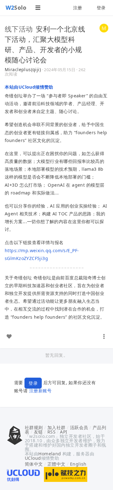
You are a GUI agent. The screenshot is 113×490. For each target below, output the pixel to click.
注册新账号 (40, 391)
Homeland (49, 454)
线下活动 (19, 28)
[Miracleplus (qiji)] (104, 27)
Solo (16, 7)
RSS (51, 432)
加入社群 (56, 427)
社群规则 (34, 427)
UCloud (33, 458)
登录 (101, 8)
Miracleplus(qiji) (23, 69)
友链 (38, 432)
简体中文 (34, 464)
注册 (77, 8)
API (63, 432)
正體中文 (56, 464)
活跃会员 (79, 427)
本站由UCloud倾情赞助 (29, 87)
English (78, 464)
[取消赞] (9, 336)
